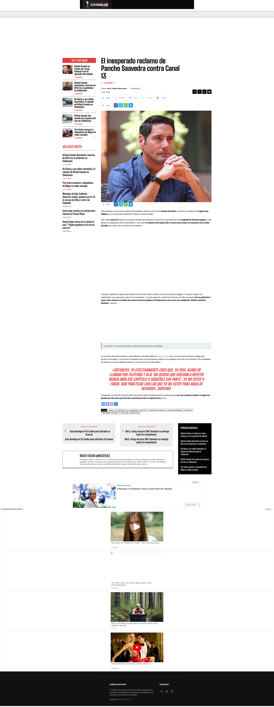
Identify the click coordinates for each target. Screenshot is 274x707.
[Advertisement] (137, 33)
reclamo (124, 413)
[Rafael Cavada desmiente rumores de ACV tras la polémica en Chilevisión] (68, 86)
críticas (121, 410)
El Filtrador (132, 410)
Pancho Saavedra (175, 410)
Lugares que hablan (156, 410)
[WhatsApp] (204, 92)
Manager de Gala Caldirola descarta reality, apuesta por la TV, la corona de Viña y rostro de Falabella (79, 198)
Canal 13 (111, 410)
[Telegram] (209, 92)
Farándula (67, 206)
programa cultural (110, 413)
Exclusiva (78, 77)
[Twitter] (199, 92)
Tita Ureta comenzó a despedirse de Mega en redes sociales (85, 132)
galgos (143, 410)
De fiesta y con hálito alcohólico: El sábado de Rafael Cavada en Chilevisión (84, 103)
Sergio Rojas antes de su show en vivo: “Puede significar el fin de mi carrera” (79, 224)
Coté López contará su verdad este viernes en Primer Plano (79, 212)
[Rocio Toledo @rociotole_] (72, 459)
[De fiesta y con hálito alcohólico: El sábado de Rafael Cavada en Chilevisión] (68, 102)
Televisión (78, 138)
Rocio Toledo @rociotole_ (117, 88)
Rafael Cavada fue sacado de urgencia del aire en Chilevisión (85, 118)
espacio (163, 356)
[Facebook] (194, 92)
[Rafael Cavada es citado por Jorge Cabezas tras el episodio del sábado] (68, 69)
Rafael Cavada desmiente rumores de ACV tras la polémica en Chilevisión (84, 86)
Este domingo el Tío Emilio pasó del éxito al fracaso (89, 439)
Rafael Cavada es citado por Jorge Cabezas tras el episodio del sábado (83, 70)
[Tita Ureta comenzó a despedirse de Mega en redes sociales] (68, 132)
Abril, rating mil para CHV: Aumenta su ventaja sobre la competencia (146, 441)
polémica (188, 410)
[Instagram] (167, 691)
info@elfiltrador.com (124, 699)
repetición (135, 413)
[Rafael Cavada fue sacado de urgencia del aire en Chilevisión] (68, 118)
